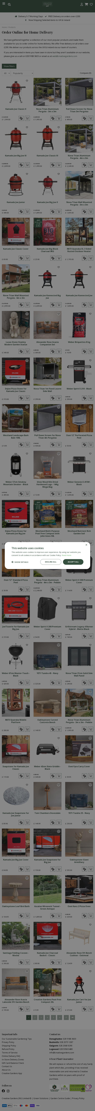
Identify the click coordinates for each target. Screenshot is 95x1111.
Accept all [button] (73, 562)
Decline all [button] (50, 562)
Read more (66, 555)
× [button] (86, 545)
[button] (20, 562)
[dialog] (47, 555)
